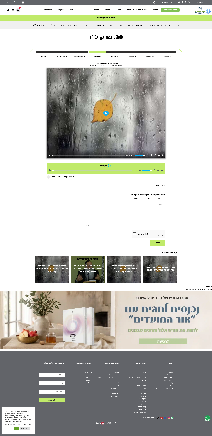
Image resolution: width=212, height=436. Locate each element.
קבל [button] (17, 428)
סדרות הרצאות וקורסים (159, 25)
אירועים (85, 10)
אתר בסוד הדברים (140, 412)
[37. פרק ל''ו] (115, 52)
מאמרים (143, 394)
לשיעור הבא (56, 177)
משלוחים (89, 380)
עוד (37, 10)
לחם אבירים (115, 380)
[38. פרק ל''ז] (97, 52)
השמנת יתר (115, 394)
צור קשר (108, 10)
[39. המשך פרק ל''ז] (79, 52)
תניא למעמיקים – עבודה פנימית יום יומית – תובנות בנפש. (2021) (81, 25)
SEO (115, 423)
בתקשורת (142, 399)
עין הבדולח (115, 372)
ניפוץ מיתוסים (141, 386)
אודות (171, 372)
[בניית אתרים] (103, 423)
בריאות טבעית (168, 380)
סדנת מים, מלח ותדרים (111, 375)
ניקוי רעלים (115, 388)
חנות (119, 10)
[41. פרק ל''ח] (44, 52)
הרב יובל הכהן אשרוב (166, 375)
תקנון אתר (88, 372)
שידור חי (73, 10)
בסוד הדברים (168, 378)
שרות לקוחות (87, 375)
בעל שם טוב (201, 289)
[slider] (88, 155)
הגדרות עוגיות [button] (25, 428)
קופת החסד (142, 407)
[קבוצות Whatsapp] (189, 2)
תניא (120, 25)
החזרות (89, 386)
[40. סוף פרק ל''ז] (62, 52)
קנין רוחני (89, 378)
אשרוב (209, 289)
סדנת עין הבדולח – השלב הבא (108, 378)
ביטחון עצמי (115, 396)
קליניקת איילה (168, 383)
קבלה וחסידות (135, 25)
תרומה (144, 401)
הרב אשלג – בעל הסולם (164, 388)
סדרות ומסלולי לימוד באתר (137, 10)
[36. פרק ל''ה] (132, 52)
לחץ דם (116, 383)
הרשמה (143, 372)
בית (177, 25)
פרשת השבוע (114, 391)
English (61, 10)
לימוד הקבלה (168, 386)
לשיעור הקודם (69, 177)
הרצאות (155, 10)
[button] (180, 51)
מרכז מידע (48, 10)
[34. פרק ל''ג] (167, 52)
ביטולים (89, 383)
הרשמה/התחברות (170, 10)
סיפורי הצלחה (141, 396)
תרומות (96, 10)
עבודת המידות (191, 289)
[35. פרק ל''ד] (150, 52)
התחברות (143, 375)
